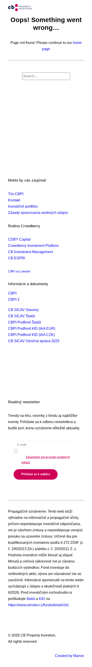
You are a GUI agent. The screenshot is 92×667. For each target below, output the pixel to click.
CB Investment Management (30, 252)
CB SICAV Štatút (21, 316)
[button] (81, 7)
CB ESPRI (16, 258)
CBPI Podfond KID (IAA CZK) (31, 335)
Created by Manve (69, 656)
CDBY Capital (19, 239)
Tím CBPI (15, 194)
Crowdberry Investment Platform (33, 246)
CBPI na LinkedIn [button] (19, 271)
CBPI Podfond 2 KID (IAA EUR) (33, 370)
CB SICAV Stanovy (23, 310)
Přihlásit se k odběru (35, 474)
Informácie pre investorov (28, 389)
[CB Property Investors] (20, 7)
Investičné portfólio (23, 206)
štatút (31, 599)
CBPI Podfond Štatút (24, 322)
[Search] (46, 76)
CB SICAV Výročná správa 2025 (33, 341)
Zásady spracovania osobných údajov (38, 213)
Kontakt (14, 200)
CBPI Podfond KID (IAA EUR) (31, 328)
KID (42, 599)
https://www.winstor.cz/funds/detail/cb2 (38, 605)
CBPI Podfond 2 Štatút (26, 364)
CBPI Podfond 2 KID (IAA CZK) (33, 376)
